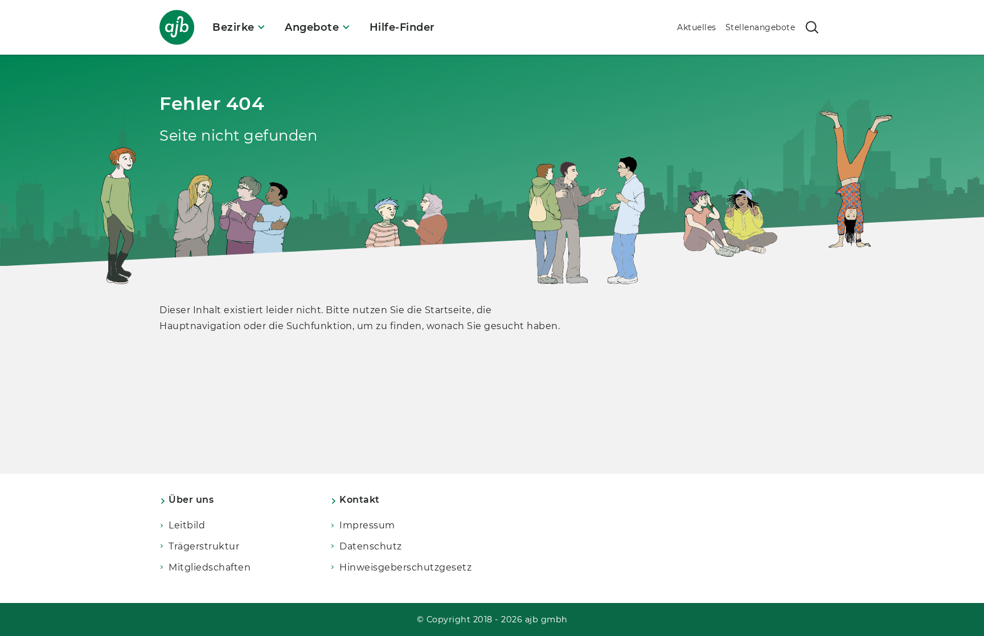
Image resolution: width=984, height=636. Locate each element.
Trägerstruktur (204, 546)
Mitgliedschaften (210, 567)
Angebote (312, 27)
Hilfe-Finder (402, 27)
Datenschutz (370, 546)
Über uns (191, 499)
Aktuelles (696, 27)
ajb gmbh (546, 619)
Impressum (367, 525)
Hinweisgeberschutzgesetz (405, 567)
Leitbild (187, 525)
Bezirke (233, 27)
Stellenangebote (760, 27)
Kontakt (359, 499)
